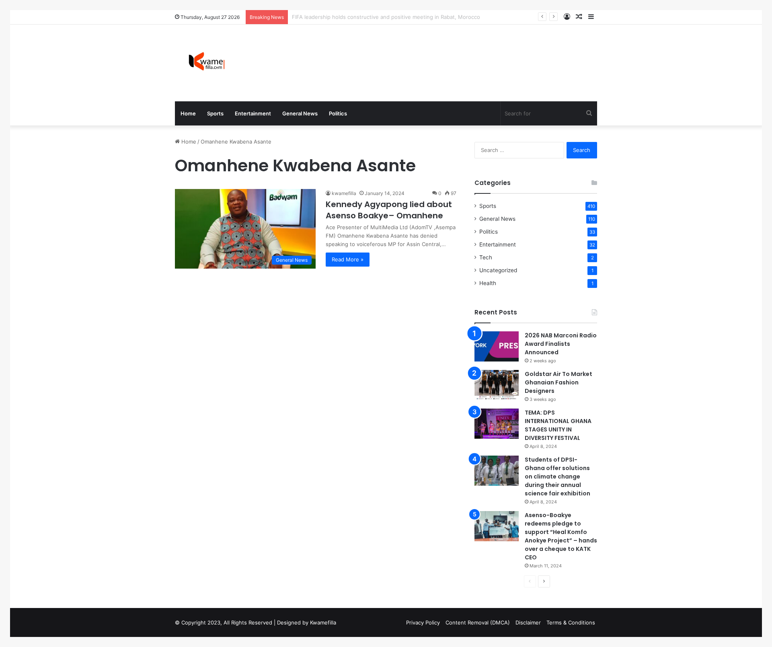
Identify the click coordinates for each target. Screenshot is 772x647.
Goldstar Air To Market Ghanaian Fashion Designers (558, 382)
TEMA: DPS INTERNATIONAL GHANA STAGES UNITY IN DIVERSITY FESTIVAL (558, 425)
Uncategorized (498, 270)
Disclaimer (528, 622)
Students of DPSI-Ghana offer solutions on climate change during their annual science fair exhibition (557, 476)
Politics (338, 113)
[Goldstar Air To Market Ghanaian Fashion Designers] (496, 385)
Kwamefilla (323, 622)
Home (188, 113)
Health (487, 283)
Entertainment (253, 113)
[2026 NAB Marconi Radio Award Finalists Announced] (496, 346)
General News (300, 113)
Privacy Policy (423, 622)
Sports (215, 113)
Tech (485, 257)
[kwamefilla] (206, 63)
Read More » (347, 259)
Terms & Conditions (570, 622)
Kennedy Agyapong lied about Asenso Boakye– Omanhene (389, 210)
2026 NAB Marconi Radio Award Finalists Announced (561, 343)
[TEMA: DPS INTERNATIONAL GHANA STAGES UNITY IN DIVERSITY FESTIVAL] (496, 424)
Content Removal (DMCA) (478, 622)
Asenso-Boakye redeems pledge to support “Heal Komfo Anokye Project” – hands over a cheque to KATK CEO (561, 536)
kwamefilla (344, 193)
